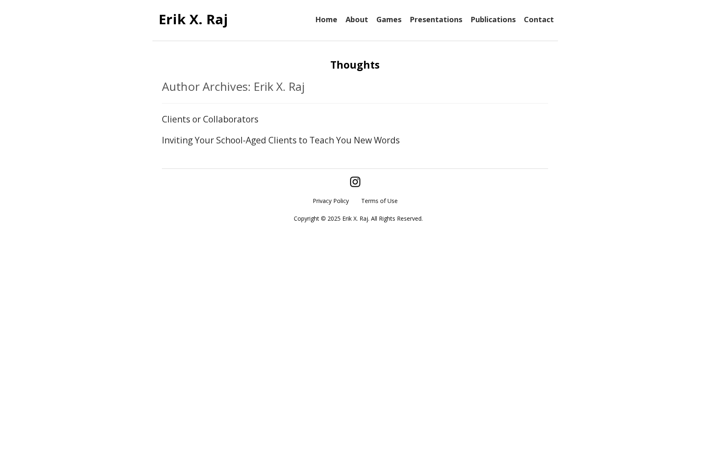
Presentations (436, 19)
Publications (493, 19)
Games (388, 19)
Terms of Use (379, 201)
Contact (539, 19)
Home (326, 19)
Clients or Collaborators (210, 119)
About (357, 19)
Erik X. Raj (193, 19)
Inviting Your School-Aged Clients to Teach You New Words (281, 140)
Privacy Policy (331, 201)
